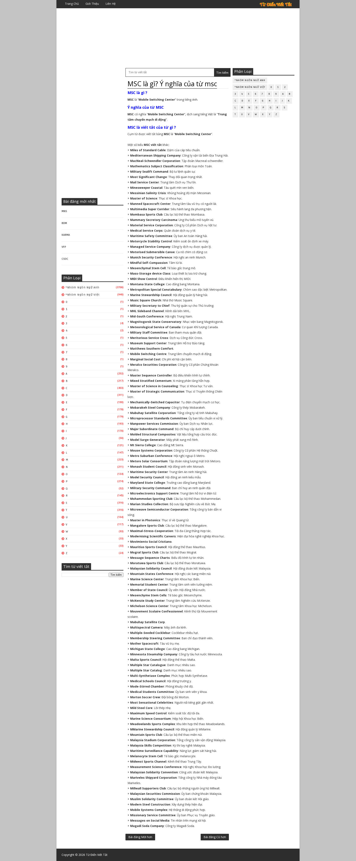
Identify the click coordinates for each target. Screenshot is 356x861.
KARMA (66, 235)
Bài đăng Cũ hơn (215, 837)
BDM (64, 223)
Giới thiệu (92, 4)
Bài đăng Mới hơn (140, 837)
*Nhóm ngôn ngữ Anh (82, 287)
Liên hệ (110, 4)
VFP (64, 247)
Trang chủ (72, 4)
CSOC (65, 259)
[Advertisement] (178, 38)
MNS (64, 211)
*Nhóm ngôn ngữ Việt (83, 294)
